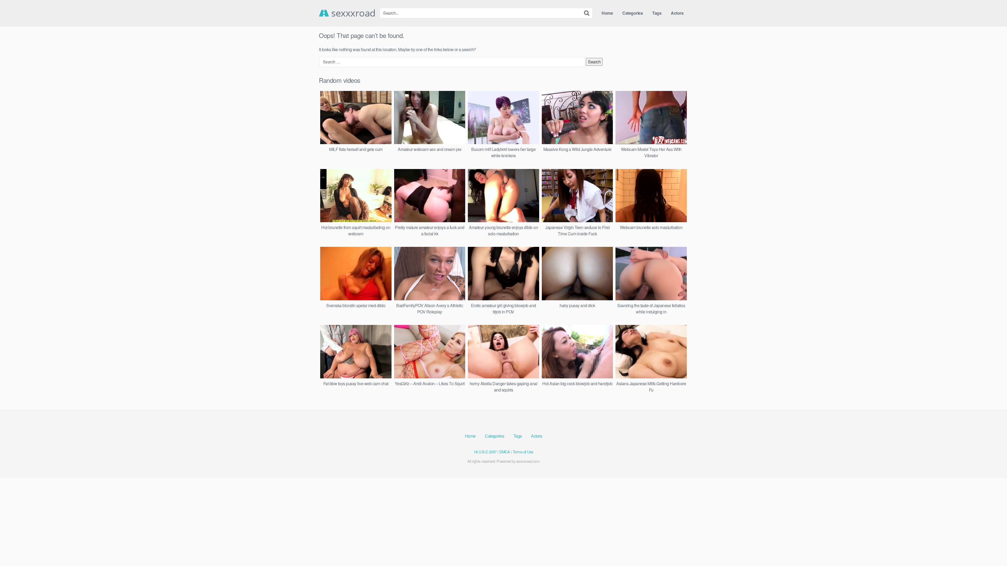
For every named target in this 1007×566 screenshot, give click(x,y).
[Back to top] (992, 549)
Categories (632, 13)
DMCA (504, 451)
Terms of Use (523, 451)
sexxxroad (352, 13)
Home (607, 13)
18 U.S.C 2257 (485, 451)
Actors (677, 13)
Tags (656, 13)
